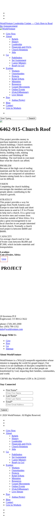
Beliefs (15, 436)
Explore (9, 465)
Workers (16, 467)
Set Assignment (19, 457)
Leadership (17, 441)
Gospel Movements (21, 483)
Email (9, 401)
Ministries (16, 478)
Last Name (11, 396)
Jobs (14, 449)
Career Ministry (19, 460)
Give (4, 259)
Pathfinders (17, 454)
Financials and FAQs (21, 444)
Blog (8, 499)
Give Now (11, 430)
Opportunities (18, 470)
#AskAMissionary (20, 489)
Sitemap (9, 348)
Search (32, 118)
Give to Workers (13, 505)
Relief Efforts (18, 475)
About (9, 433)
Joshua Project (18, 497)
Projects (15, 473)
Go (7, 346)
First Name (11, 390)
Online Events (18, 486)
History (15, 438)
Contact (9, 502)
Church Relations (20, 446)
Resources (16, 481)
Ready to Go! (18, 462)
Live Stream (17, 491)
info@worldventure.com (11, 329)
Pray (8, 343)
